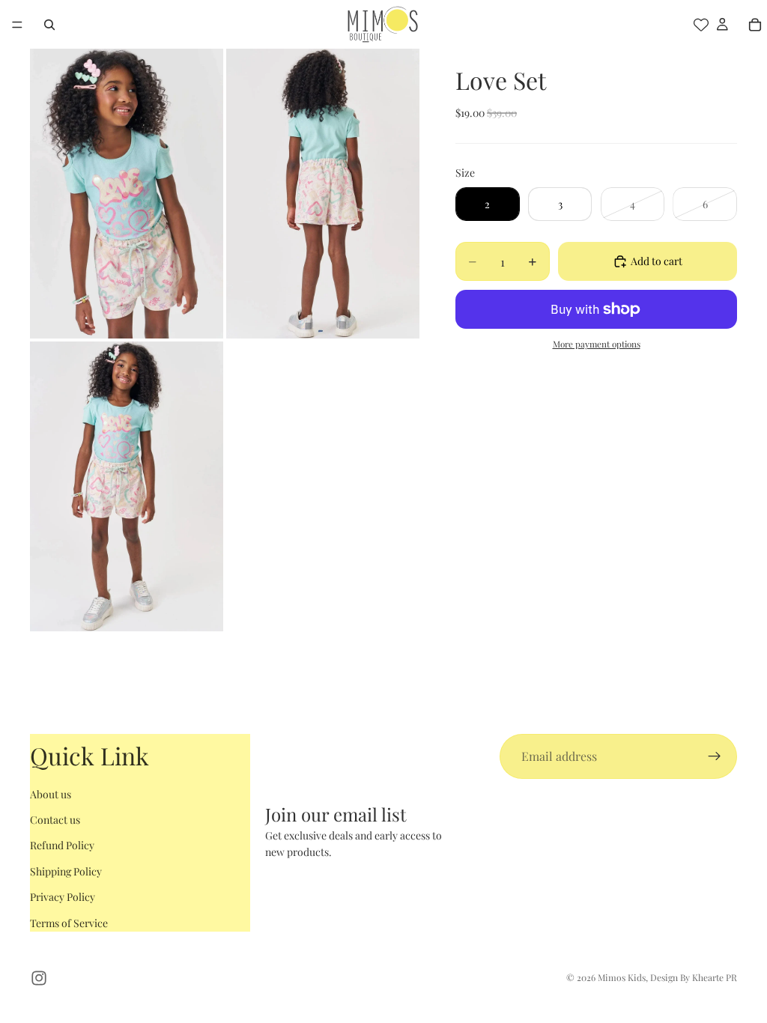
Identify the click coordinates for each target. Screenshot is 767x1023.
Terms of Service (69, 923)
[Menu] (17, 24)
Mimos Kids (622, 977)
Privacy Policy (62, 897)
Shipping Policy (66, 871)
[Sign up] (714, 756)
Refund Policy (62, 845)
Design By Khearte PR (693, 977)
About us (50, 794)
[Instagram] (39, 978)
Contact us (55, 820)
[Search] (49, 24)
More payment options (596, 344)
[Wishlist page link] (701, 24)
